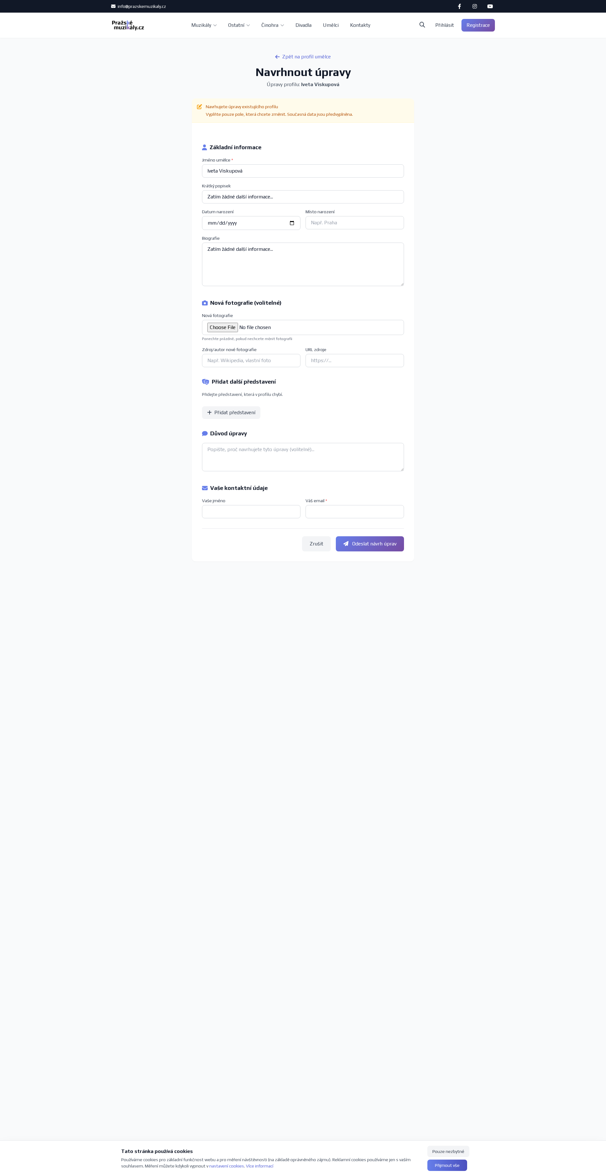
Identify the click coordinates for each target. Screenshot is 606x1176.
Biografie (211, 238)
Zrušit (316, 544)
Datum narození (218, 211)
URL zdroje (316, 349)
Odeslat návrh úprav (373, 544)
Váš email (316, 500)
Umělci (331, 25)
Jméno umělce (217, 159)
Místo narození (320, 211)
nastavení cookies (226, 1165)
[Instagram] (475, 6)
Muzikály (201, 25)
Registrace (478, 25)
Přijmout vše (447, 1165)
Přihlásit (444, 25)
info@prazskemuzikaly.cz (141, 6)
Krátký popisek (216, 185)
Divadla (303, 25)
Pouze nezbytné (448, 1151)
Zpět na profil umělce (306, 57)
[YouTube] (490, 6)
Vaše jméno (213, 500)
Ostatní (236, 25)
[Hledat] (422, 25)
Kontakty (360, 25)
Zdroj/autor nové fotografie (229, 349)
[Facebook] (459, 6)
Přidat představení (234, 412)
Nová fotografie (217, 315)
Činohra (269, 25)
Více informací (259, 1165)
